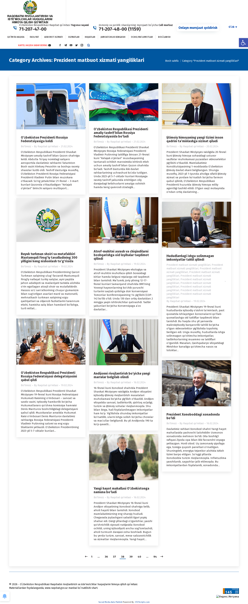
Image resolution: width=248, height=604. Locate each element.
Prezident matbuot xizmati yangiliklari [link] (188, 264)
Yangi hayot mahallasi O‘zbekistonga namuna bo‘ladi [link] (121, 490)
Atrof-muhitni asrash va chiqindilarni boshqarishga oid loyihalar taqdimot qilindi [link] (121, 255)
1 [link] (91, 556)
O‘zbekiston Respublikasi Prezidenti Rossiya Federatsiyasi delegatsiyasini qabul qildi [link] (49, 376)
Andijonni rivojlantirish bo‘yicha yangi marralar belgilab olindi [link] (122, 375)
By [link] (46, 146)
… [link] (98, 556)
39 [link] (131, 556)
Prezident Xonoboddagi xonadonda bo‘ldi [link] (193, 416)
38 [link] (122, 556)
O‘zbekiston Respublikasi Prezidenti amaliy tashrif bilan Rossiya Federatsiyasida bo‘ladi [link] (121, 132)
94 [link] (155, 556)
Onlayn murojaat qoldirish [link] (197, 28)
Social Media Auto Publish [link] (110, 602)
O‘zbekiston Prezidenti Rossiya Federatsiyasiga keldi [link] (44, 139)
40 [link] (139, 556)
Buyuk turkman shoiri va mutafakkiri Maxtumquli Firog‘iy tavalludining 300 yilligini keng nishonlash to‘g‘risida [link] (49, 257)
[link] (243, 42)
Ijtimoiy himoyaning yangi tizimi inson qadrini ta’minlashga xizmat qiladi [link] (194, 139)
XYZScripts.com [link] (142, 602)
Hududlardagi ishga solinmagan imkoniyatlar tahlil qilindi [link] (190, 258)
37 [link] (114, 556)
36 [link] (106, 556)
